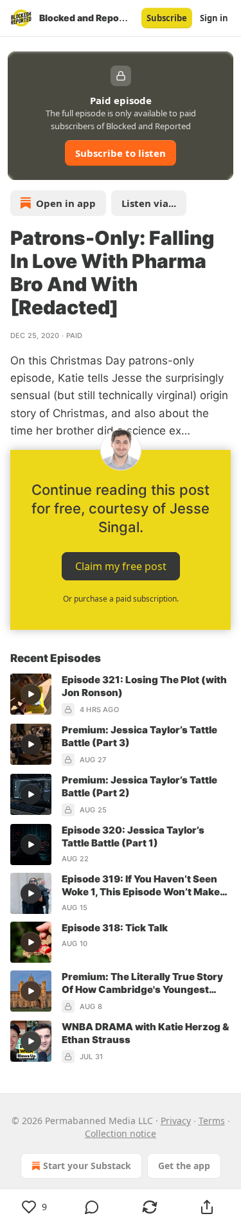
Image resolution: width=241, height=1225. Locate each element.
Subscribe (167, 18)
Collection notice (120, 1133)
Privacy (176, 1120)
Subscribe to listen (120, 153)
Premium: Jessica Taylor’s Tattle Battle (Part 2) (139, 786)
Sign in (214, 18)
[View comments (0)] (92, 1207)
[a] (31, 694)
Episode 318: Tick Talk (115, 928)
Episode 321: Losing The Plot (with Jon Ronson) (144, 686)
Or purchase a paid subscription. (121, 598)
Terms (212, 1120)
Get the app (184, 1165)
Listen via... (148, 203)
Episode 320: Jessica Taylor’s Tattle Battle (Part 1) (133, 836)
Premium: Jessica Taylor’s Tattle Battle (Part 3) (139, 736)
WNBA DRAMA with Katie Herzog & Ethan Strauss (145, 1033)
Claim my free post (120, 566)
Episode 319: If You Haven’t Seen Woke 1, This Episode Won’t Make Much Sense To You (141, 886)
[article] (120, 695)
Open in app (66, 203)
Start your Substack (87, 1165)
